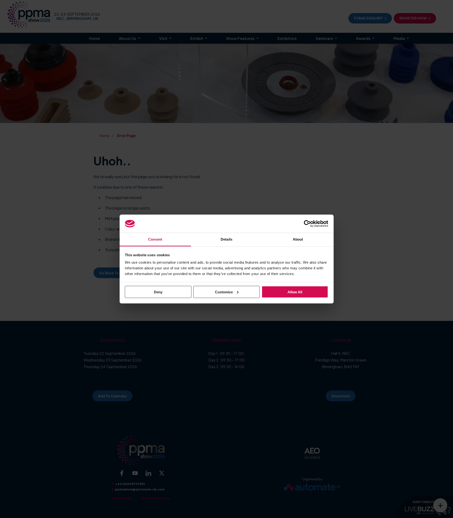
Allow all (294, 292)
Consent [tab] (155, 239)
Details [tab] (226, 239)
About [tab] (298, 239)
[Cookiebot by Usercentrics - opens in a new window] (307, 223)
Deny (158, 292)
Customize (224, 292)
